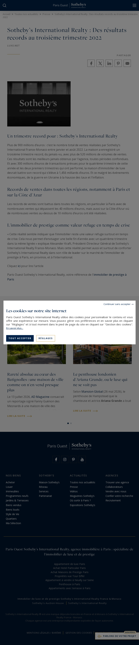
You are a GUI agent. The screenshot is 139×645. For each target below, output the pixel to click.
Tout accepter (20, 338)
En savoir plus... (14, 328)
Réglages (46, 338)
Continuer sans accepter (117, 304)
